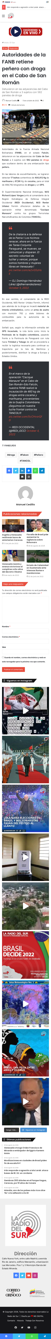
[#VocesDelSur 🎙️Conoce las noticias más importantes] (25, 710)
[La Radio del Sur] (11, 16)
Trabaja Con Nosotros (34, 1320)
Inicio (6, 42)
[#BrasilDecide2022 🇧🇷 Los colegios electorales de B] (25, 857)
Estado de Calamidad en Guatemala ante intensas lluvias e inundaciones (37, 569)
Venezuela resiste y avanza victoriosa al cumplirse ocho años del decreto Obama (12, 568)
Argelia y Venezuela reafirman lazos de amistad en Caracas (12, 537)
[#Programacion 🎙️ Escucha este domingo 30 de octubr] (25, 955)
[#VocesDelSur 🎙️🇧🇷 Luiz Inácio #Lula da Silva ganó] (25, 808)
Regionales (13, 48)
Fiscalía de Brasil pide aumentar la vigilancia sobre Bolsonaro (37, 538)
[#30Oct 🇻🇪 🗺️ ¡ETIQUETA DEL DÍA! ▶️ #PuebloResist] (25, 906)
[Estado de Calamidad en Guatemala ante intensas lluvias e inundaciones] (38, 556)
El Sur (12, 42)
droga (12, 454)
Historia (20, 1320)
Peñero (39, 454)
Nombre (6, 626)
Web (4, 647)
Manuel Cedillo (11, 101)
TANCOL (25, 460)
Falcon (25, 454)
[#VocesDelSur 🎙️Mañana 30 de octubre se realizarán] (25, 1052)
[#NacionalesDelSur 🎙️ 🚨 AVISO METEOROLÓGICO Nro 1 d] (25, 1004)
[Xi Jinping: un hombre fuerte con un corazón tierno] (25, 759)
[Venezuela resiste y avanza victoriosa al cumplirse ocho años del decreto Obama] (13, 555)
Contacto (11, 1320)
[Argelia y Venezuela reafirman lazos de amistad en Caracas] (13, 525)
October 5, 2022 (19, 287)
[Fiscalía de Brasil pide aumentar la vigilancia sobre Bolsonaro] (38, 525)
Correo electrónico (11, 637)
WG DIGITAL (38, 1316)
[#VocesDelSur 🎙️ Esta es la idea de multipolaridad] (25, 1101)
